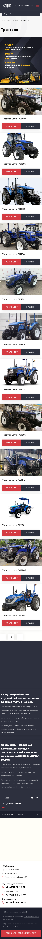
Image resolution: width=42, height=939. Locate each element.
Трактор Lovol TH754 (13, 254)
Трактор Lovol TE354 (13, 299)
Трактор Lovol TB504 (13, 389)
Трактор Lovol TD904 (13, 209)
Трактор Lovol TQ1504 (14, 163)
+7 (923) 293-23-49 (16, 894)
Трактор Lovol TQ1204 (14, 570)
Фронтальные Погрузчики (12, 814)
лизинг (30, 126)
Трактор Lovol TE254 (13, 525)
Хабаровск (32, 5)
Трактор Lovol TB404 (13, 615)
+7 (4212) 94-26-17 (22, 5)
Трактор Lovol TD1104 (14, 344)
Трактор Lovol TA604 (13, 480)
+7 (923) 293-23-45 (16, 902)
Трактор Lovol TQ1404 (14, 118)
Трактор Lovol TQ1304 (14, 434)
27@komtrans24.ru (11, 873)
